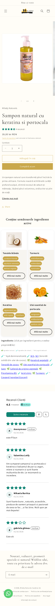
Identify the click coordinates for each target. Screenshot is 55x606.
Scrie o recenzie (20, 414)
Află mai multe (14, 276)
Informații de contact (29, 600)
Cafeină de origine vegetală (24, 368)
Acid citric (26, 373)
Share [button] (7, 206)
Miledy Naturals (26, 588)
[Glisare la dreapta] (34, 101)
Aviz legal (46, 596)
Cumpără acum (27, 166)
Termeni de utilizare (14, 596)
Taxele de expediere (9, 138)
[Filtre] (39, 414)
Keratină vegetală (39, 360)
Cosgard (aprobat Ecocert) (14, 377)
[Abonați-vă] (46, 575)
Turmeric (40, 373)
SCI (37, 356)
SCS (32, 356)
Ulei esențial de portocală (36, 364)
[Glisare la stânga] (21, 101)
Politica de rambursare (19, 591)
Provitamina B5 (8, 373)
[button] (6, 11)
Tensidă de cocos (10, 364)
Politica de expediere (32, 596)
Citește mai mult (10, 198)
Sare (3, 368)
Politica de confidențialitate (41, 591)
